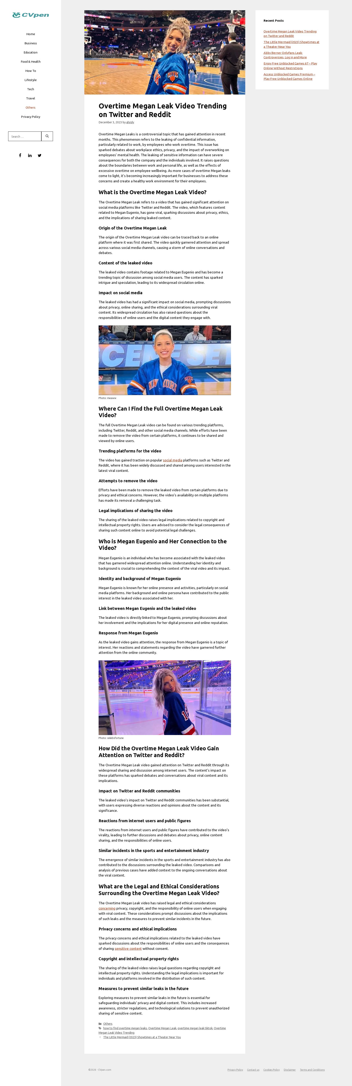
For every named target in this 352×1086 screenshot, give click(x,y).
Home (30, 34)
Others (30, 107)
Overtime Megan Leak (162, 1028)
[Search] (47, 136)
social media (172, 460)
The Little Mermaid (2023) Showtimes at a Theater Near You (142, 1037)
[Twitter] (39, 155)
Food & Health (31, 61)
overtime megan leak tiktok (195, 1028)
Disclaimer (290, 1069)
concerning (107, 908)
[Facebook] (20, 155)
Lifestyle (30, 80)
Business (30, 43)
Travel (30, 98)
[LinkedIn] (30, 155)
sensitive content (128, 948)
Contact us (253, 1069)
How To (30, 70)
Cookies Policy (271, 1069)
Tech (30, 89)
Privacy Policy (30, 116)
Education (30, 52)
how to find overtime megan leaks (125, 1028)
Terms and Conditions (312, 1069)
